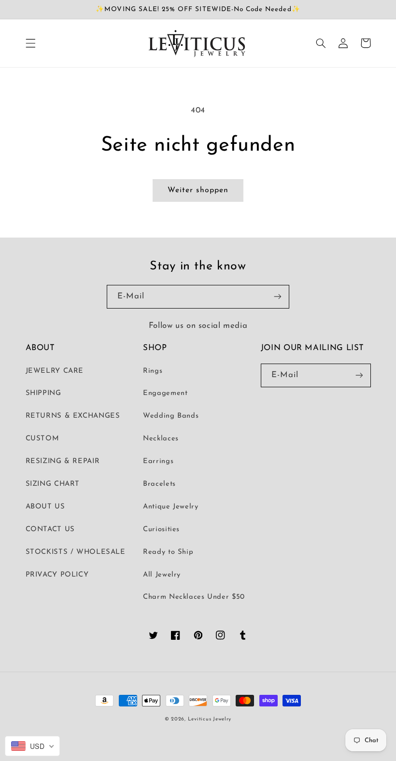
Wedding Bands (170, 416)
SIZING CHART (53, 484)
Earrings (158, 461)
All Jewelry (162, 574)
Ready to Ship (168, 552)
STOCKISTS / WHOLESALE (76, 552)
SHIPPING (43, 393)
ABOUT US (45, 506)
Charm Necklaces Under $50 (194, 597)
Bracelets (159, 484)
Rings (152, 371)
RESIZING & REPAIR (63, 461)
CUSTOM (42, 438)
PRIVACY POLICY (57, 574)
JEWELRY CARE (55, 371)
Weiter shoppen (198, 190)
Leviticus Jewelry (210, 719)
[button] (30, 43)
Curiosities (161, 529)
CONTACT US (50, 529)
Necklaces (161, 438)
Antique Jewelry (170, 506)
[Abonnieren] (278, 297)
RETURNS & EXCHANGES (73, 416)
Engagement (165, 393)
